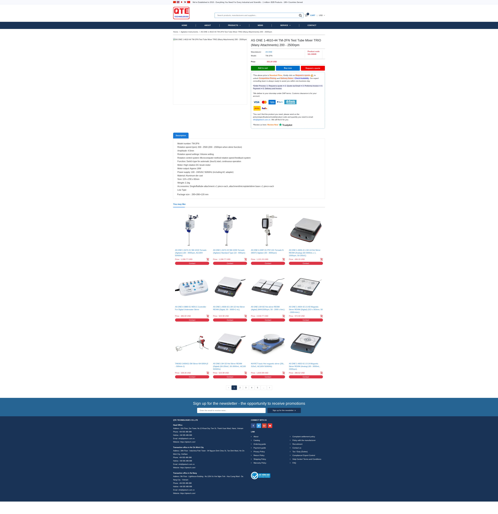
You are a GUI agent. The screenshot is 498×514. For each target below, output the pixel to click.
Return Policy (259, 455)
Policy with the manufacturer (304, 440)
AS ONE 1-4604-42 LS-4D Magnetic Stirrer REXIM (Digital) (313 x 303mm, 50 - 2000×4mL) (306, 309)
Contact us (296, 448)
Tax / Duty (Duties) (300, 452)
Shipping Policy (260, 459)
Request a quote (313, 68)
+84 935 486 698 (185, 432)
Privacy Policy (259, 452)
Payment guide (260, 448)
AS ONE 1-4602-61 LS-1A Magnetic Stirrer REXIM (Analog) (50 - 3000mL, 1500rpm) (304, 366)
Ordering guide (260, 444)
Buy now (288, 68)
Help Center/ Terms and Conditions (306, 459)
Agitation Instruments (189, 32)
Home (184, 25)
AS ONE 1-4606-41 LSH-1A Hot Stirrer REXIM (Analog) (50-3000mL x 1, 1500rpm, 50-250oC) (304, 253)
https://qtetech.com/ (187, 442)
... (263, 388)
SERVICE (284, 25)
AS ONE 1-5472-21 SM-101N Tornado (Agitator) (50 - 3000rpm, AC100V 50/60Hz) (190, 253)
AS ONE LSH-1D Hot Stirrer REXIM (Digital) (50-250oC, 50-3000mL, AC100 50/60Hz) (229, 366)
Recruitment (297, 444)
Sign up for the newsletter (283, 410)
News (260, 25)
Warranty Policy (260, 463)
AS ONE (268, 52)
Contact (311, 25)
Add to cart (263, 68)
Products (233, 25)
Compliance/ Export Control (303, 455)
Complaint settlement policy (303, 436)
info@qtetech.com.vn (186, 439)
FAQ (294, 463)
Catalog (257, 440)
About (207, 25)
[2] (269, 387)
